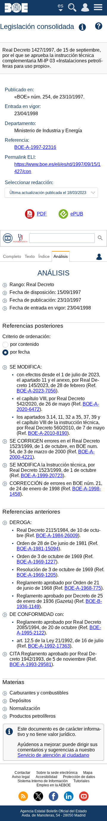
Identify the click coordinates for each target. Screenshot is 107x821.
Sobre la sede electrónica (57, 773)
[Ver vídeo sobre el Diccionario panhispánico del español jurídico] (7, 238)
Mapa (87, 773)
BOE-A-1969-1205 (36, 574)
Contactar (22, 773)
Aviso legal (21, 777)
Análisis (61, 256)
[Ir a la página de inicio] (16, 10)
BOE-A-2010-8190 (47, 433)
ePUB (76, 213)
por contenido (24, 344)
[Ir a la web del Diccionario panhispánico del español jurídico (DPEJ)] (20, 238)
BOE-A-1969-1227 (36, 561)
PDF (42, 213)
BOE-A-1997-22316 (35, 147)
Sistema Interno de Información (43, 781)
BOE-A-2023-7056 (36, 390)
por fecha (20, 352)
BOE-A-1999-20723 (42, 475)
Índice (44, 256)
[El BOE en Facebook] (53, 800)
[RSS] (23, 800)
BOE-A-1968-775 (82, 588)
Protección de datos (79, 777)
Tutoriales (81, 781)
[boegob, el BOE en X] (38, 800)
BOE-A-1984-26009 (57, 535)
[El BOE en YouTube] (84, 800)
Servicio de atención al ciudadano (53, 755)
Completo (12, 256)
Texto (30, 256)
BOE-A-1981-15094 (38, 548)
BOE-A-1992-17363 (49, 646)
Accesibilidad (46, 777)
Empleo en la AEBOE (54, 785)
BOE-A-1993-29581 (30, 664)
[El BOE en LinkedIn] (68, 800)
